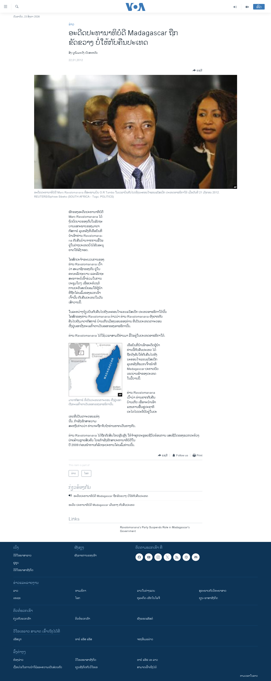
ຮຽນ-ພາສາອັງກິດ (208, 598)
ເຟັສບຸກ (17, 639)
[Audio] (235, 7)
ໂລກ (77, 598)
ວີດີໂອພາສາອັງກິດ (23, 570)
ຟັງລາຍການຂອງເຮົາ (85, 555)
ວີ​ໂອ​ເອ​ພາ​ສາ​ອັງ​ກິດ (85, 660)
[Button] (197, 70)
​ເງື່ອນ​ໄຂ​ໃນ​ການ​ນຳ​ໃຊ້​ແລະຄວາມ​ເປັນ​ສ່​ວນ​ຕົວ (37, 667)
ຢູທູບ (16, 563)
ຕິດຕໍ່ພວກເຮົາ (82, 619)
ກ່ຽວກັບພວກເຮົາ (22, 619)
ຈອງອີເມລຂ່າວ (145, 639)
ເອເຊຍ (17, 598)
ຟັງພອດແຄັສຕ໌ (145, 619)
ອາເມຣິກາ (80, 591)
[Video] (247, 7)
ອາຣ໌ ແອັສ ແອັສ (83, 639)
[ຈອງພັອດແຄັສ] (195, 557)
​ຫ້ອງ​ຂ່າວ (18, 660)
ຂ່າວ (71, 24)
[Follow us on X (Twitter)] (167, 557)
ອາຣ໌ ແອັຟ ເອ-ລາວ (147, 660)
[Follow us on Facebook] (139, 557)
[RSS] (177, 557)
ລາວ (15, 591)
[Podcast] (186, 557)
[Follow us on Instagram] (158, 557)
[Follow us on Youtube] (148, 557)
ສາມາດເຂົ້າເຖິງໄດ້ (147, 667)
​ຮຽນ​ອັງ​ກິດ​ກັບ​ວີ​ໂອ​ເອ (86, 667)
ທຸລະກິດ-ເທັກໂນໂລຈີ (148, 598)
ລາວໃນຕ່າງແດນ (146, 591)
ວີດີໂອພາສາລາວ (22, 555)
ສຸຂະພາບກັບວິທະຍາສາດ (212, 591)
